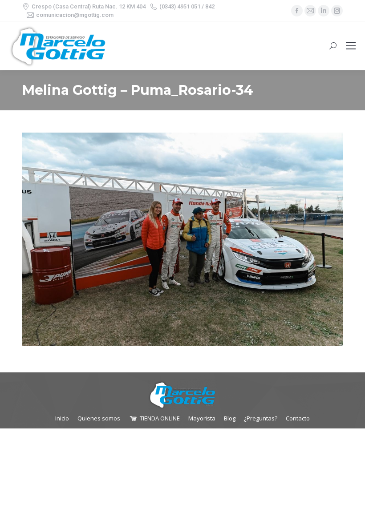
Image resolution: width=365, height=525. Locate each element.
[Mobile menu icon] (350, 45)
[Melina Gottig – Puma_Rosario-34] (182, 239)
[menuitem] (62, 418)
